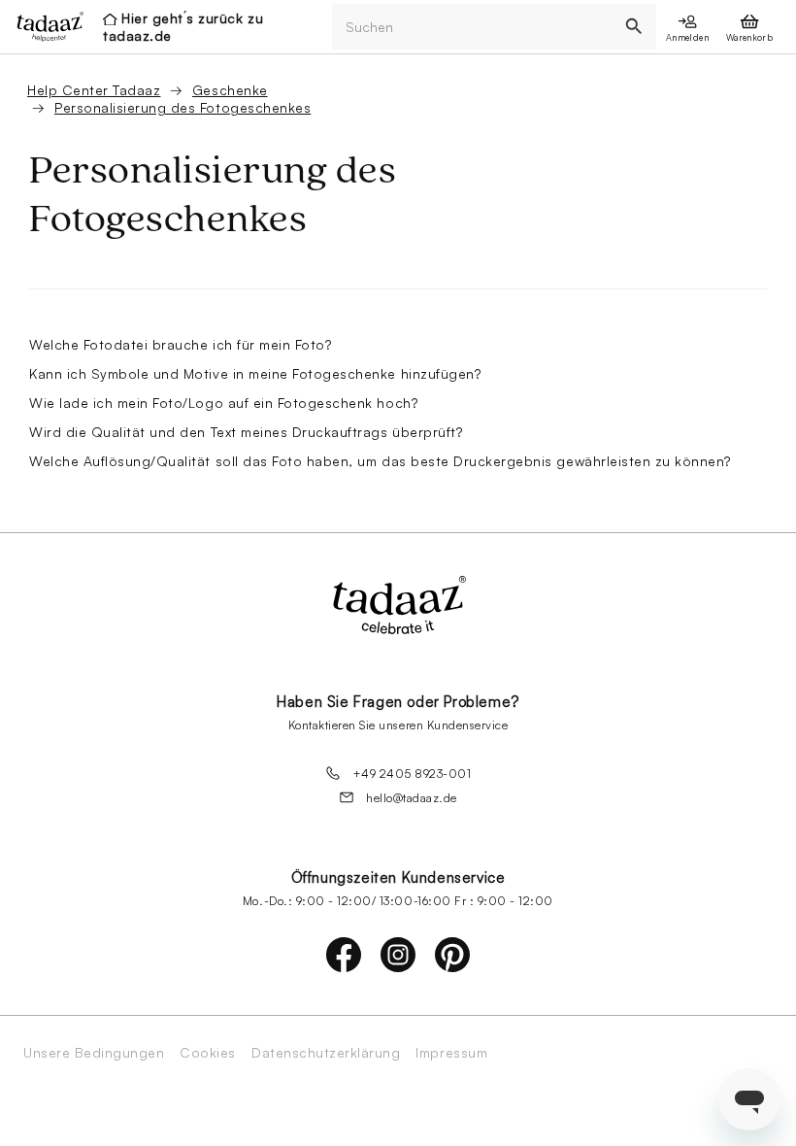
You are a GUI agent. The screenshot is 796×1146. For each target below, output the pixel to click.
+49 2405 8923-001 (412, 773)
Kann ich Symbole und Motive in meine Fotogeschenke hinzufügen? (255, 373)
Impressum (451, 1053)
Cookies (208, 1053)
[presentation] (45, 26)
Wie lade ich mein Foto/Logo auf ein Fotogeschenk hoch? (223, 402)
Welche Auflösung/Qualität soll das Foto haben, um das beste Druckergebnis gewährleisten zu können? (380, 461)
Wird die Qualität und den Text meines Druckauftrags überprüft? (245, 431)
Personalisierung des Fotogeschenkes (182, 107)
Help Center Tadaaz (93, 90)
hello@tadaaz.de (411, 798)
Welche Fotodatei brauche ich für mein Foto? (180, 344)
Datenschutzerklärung (325, 1053)
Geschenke (230, 90)
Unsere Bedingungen (93, 1053)
